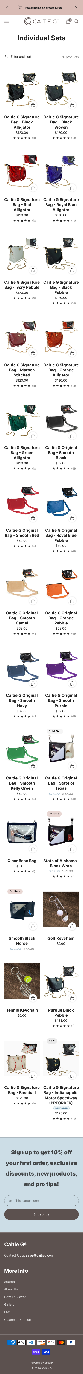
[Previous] (7, 7)
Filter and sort (21, 56)
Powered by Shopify (41, 1362)
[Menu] (6, 21)
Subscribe (42, 1214)
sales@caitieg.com (40, 1255)
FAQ (7, 1312)
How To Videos (15, 1297)
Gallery (9, 1304)
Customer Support (17, 1319)
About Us (11, 1289)
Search (9, 1282)
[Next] (76, 7)
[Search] (76, 21)
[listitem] (41, 7)
